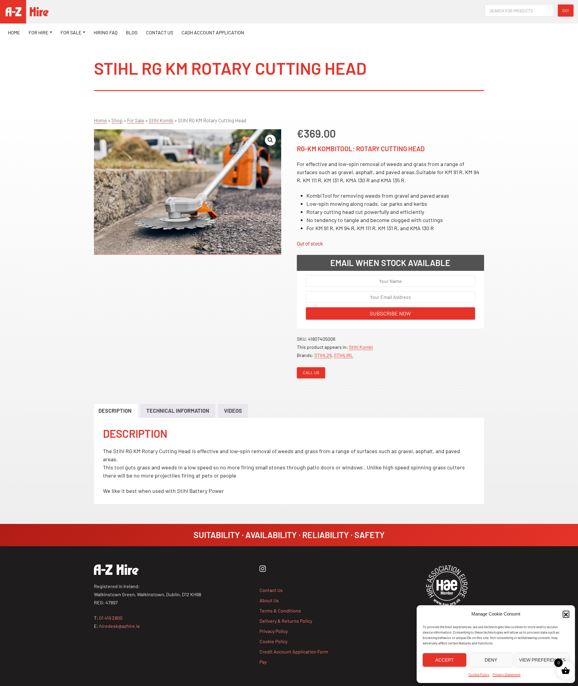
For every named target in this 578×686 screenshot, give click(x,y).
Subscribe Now (390, 313)
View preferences (542, 660)
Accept (444, 660)
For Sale (71, 32)
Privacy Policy (273, 631)
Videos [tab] (233, 410)
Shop (117, 120)
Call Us (311, 372)
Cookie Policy (478, 674)
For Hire (38, 32)
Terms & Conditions (280, 610)
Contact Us (271, 590)
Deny (491, 660)
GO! (565, 10)
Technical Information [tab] (177, 410)
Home (14, 32)
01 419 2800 (111, 618)
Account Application (213, 32)
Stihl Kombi (161, 120)
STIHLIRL (343, 355)
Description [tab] (115, 410)
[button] (566, 614)
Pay (263, 662)
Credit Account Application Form (293, 651)
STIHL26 (323, 355)
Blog (132, 32)
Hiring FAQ (105, 32)
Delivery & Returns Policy (285, 621)
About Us (269, 600)
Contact (159, 32)
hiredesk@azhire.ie (119, 626)
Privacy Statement (507, 674)
